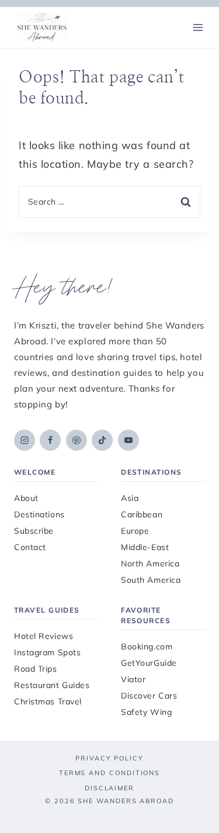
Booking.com (146, 646)
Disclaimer (109, 788)
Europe (135, 531)
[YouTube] (128, 440)
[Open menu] (197, 27)
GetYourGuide (149, 663)
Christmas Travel (48, 701)
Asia (129, 498)
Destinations (39, 514)
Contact (30, 547)
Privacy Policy (109, 758)
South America (150, 580)
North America (150, 563)
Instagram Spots (47, 652)
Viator (133, 679)
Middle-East (145, 547)
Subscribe (34, 531)
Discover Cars (149, 695)
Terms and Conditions (109, 773)
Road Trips (35, 668)
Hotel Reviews (43, 636)
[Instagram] (24, 440)
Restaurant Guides (52, 685)
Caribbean (141, 514)
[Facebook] (50, 440)
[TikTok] (102, 440)
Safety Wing (146, 712)
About (26, 498)
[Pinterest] (76, 440)
